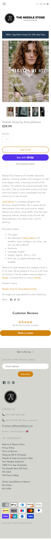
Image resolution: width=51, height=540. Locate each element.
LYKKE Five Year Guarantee (14, 465)
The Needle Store (25, 523)
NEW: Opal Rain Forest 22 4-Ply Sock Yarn (25, 34)
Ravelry (5, 277)
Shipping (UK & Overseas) (14, 454)
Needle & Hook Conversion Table (17, 458)
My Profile (6, 488)
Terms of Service (9, 451)
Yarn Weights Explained (13, 461)
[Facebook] (4, 382)
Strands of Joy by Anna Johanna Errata (19, 288)
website (37, 277)
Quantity (5, 134)
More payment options (25, 164)
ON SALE (6, 471)
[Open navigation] (4, 4)
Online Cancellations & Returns (16, 481)
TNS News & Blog (10, 475)
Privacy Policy (8, 447)
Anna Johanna (8, 201)
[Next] (48, 112)
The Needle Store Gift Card (14, 468)
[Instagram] (8, 382)
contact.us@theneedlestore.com (18, 425)
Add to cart (25, 149)
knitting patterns (28, 238)
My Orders (7, 485)
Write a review (25, 333)
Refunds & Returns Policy (13, 444)
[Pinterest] (13, 382)
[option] (10, 112)
